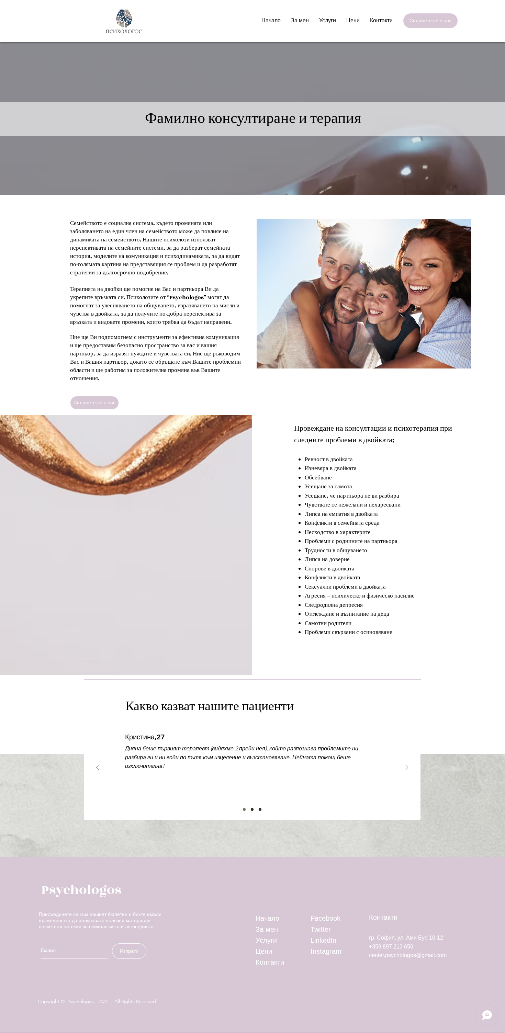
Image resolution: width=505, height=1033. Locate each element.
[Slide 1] (244, 809)
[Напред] (406, 768)
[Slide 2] (252, 809)
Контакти (270, 962)
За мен (267, 929)
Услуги (266, 940)
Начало (267, 918)
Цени (264, 951)
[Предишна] (97, 768)
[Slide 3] (260, 809)
